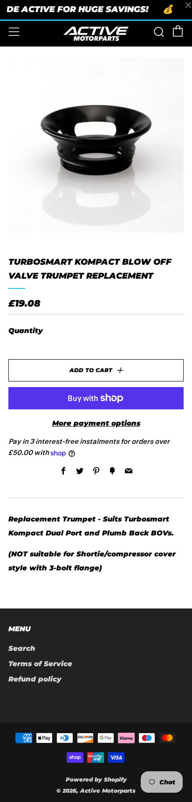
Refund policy (35, 679)
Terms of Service (40, 663)
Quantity (25, 330)
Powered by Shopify (96, 779)
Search (21, 648)
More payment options (96, 423)
